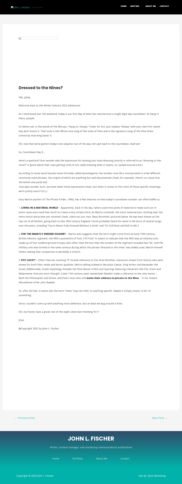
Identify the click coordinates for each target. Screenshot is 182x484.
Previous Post (25, 418)
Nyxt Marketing (157, 475)
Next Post (159, 418)
